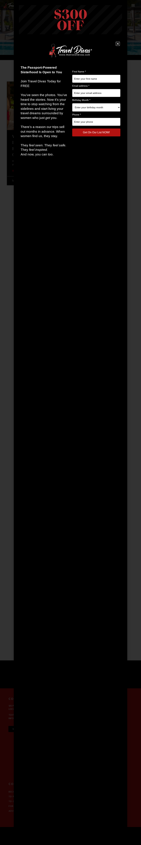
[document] (70, 422)
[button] (117, 43)
